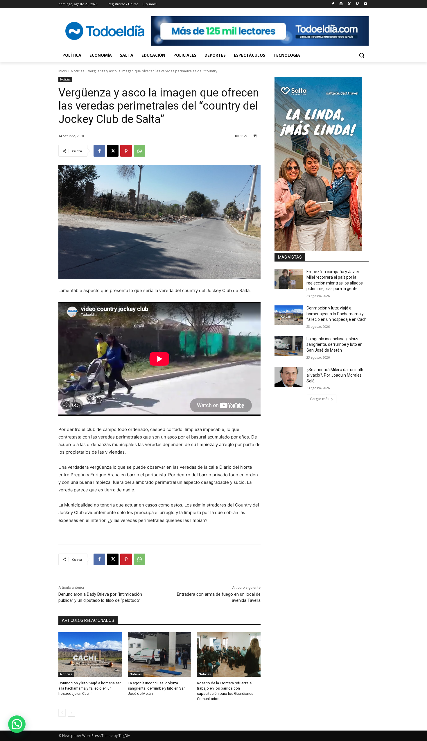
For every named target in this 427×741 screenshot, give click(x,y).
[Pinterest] (126, 151)
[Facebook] (333, 4)
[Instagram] (341, 4)
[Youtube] (365, 4)
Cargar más (319, 398)
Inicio (62, 71)
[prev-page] (62, 713)
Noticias (77, 71)
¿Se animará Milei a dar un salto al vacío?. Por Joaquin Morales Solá (335, 375)
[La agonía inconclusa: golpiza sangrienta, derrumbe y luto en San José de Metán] (159, 654)
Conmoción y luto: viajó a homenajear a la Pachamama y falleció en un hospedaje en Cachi (89, 688)
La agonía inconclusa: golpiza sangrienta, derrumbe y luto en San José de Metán (157, 688)
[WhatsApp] (139, 151)
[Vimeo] (357, 4)
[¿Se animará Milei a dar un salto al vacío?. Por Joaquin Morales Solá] (288, 377)
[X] (349, 4)
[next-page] (71, 713)
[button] (362, 55)
